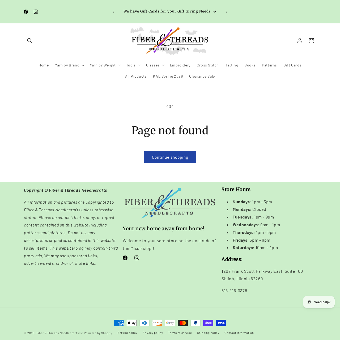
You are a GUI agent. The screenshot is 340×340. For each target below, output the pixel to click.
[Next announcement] (226, 12)
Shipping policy (208, 332)
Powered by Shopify (98, 333)
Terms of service (180, 332)
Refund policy (127, 332)
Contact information (239, 332)
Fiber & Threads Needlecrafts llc (59, 333)
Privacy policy (153, 332)
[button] (30, 41)
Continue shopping (170, 157)
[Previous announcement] (113, 12)
